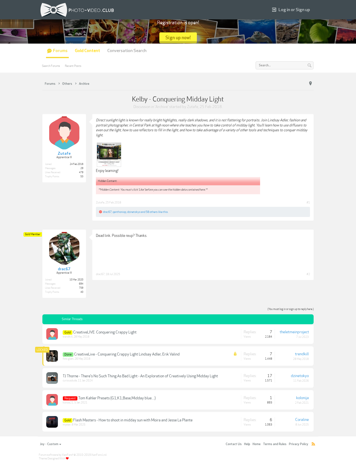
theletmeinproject (294, 332)
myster (67, 424)
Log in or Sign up (294, 9)
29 (81, 168)
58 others (152, 212)
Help (247, 444)
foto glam (68, 358)
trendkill (68, 336)
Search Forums (51, 66)
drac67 (107, 212)
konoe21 (68, 402)
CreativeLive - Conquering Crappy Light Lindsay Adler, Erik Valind (127, 354)
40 (81, 292)
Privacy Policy (298, 444)
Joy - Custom (49, 444)
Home (257, 444)
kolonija (302, 397)
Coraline (302, 419)
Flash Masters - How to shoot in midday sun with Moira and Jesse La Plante (133, 420)
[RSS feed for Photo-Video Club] (313, 444)
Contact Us (234, 444)
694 (81, 283)
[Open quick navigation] (310, 83)
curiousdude (70, 380)
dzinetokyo (133, 212)
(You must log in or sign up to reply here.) (291, 309)
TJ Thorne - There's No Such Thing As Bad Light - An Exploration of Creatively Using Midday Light (140, 376)
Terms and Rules (274, 444)
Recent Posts (73, 66)
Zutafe (192, 106)
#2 (308, 274)
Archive (161, 106)
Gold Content (87, 50)
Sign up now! (178, 37)
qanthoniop (119, 212)
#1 (308, 202)
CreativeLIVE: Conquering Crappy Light (105, 332)
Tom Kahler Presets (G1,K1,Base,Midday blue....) (116, 398)
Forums (60, 50)
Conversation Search (127, 50)
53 (81, 176)
